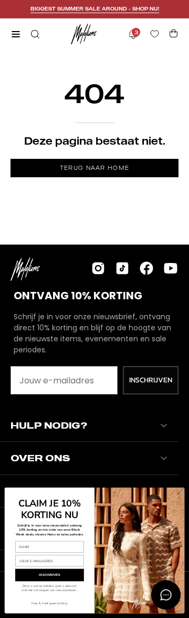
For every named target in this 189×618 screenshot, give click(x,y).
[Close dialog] (178, 493)
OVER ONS (40, 457)
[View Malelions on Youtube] (170, 268)
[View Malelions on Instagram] (98, 268)
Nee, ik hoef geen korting (49, 603)
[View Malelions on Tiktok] (122, 268)
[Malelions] (84, 34)
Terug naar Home (95, 168)
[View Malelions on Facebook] (146, 268)
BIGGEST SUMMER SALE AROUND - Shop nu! (94, 9)
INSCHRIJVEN (150, 380)
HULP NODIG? (48, 425)
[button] (34, 34)
